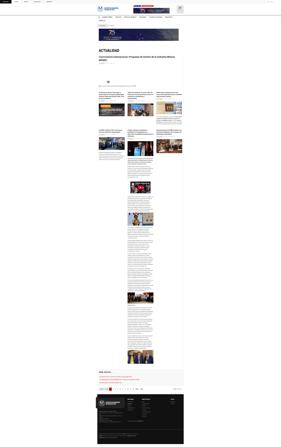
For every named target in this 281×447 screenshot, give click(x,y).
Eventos (26, 1)
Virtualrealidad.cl (139, 421)
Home (99, 17)
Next (137, 389)
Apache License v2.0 (132, 435)
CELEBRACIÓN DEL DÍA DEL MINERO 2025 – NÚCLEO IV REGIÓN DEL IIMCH (119, 379)
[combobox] (273, 1)
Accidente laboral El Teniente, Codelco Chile (111, 382)
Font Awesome (102, 437)
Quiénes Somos (107, 17)
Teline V (124, 433)
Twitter (172, 403)
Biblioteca (168, 17)
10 (133, 389)
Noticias (16, 1)
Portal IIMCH (5, 1)
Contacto (102, 20)
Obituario (142, 17)
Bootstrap (101, 435)
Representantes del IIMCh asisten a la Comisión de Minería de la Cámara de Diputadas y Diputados (169, 132)
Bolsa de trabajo (130, 17)
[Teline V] (108, 8)
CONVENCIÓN (49, 1)
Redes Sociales (37, 1)
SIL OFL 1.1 (115, 437)
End (141, 389)
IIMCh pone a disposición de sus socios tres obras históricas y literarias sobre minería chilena (169, 94)
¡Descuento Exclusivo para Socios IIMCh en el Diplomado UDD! (116, 376)
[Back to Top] (1, 445)
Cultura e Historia (155, 17)
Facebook (173, 401)
